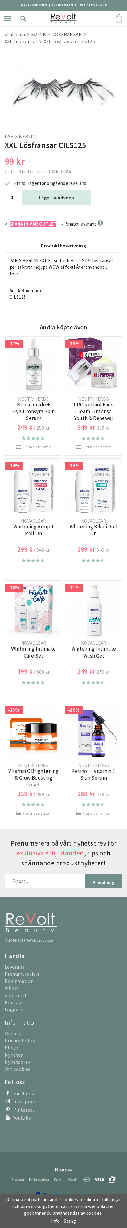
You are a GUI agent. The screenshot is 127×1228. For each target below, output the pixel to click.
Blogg (11, 1047)
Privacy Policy (20, 1040)
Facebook (23, 1093)
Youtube (22, 1118)
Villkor (12, 988)
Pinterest (24, 1110)
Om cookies (18, 1069)
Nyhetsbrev (17, 1062)
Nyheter (14, 1055)
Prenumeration (22, 974)
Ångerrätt (16, 995)
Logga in (14, 1009)
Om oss (13, 1033)
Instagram (25, 1101)
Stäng (70, 1221)
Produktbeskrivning (63, 246)
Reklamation (19, 981)
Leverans (14, 967)
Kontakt (14, 1002)
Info (55, 1221)
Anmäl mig (104, 882)
